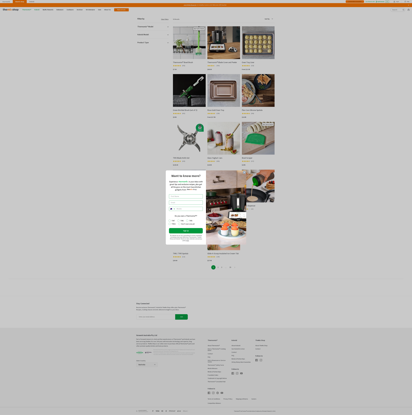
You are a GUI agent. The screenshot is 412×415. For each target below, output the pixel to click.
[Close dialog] (244, 172)
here (187, 240)
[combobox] (172, 209)
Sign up (186, 231)
